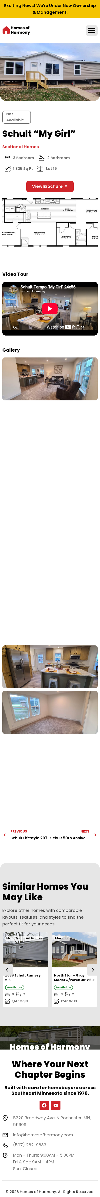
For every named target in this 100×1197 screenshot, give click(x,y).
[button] (93, 970)
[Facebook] (44, 1105)
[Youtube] (55, 1105)
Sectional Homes (20, 147)
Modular (62, 938)
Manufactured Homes (24, 938)
